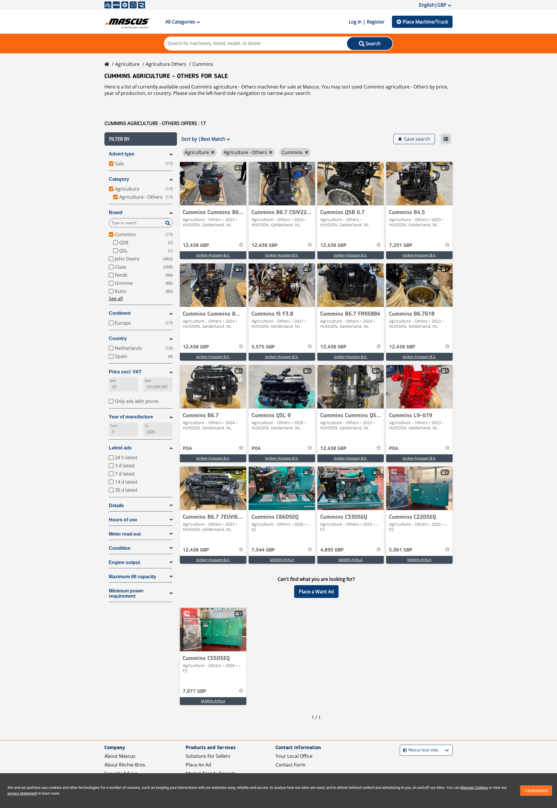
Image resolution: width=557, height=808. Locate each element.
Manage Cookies (474, 787)
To (146, 425)
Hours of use (123, 519)
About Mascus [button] (119, 756)
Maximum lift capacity (132, 576)
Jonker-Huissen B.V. (213, 255)
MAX (148, 380)
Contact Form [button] (290, 765)
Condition (120, 548)
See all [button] (116, 298)
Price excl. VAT (125, 371)
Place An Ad (198, 765)
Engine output (124, 562)
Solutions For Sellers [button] (208, 756)
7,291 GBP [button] (400, 245)
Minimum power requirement (126, 593)
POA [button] (187, 448)
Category (119, 179)
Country (118, 338)
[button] (140, 139)
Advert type (121, 153)
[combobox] (403, 750)
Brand (115, 212)
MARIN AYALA (282, 559)
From (113, 425)
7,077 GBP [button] (194, 691)
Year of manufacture (131, 416)
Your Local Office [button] (294, 756)
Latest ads (120, 447)
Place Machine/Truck (425, 22)
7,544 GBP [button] (263, 550)
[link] (213, 183)
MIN (113, 380)
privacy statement (22, 793)
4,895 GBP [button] (331, 550)
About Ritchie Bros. (125, 765)
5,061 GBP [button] (400, 550)
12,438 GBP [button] (196, 245)
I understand (536, 790)
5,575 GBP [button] (263, 347)
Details (116, 505)
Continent (120, 313)
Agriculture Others (166, 64)
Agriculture (127, 64)
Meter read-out (125, 534)
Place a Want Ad (316, 591)
